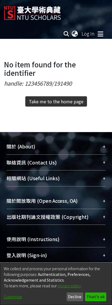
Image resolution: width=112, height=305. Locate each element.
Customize (13, 296)
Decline (75, 296)
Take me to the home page (56, 101)
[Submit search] (66, 33)
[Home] (32, 11)
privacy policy (69, 285)
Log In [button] (88, 33)
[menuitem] (75, 33)
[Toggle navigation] (100, 34)
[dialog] (56, 284)
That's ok (95, 296)
